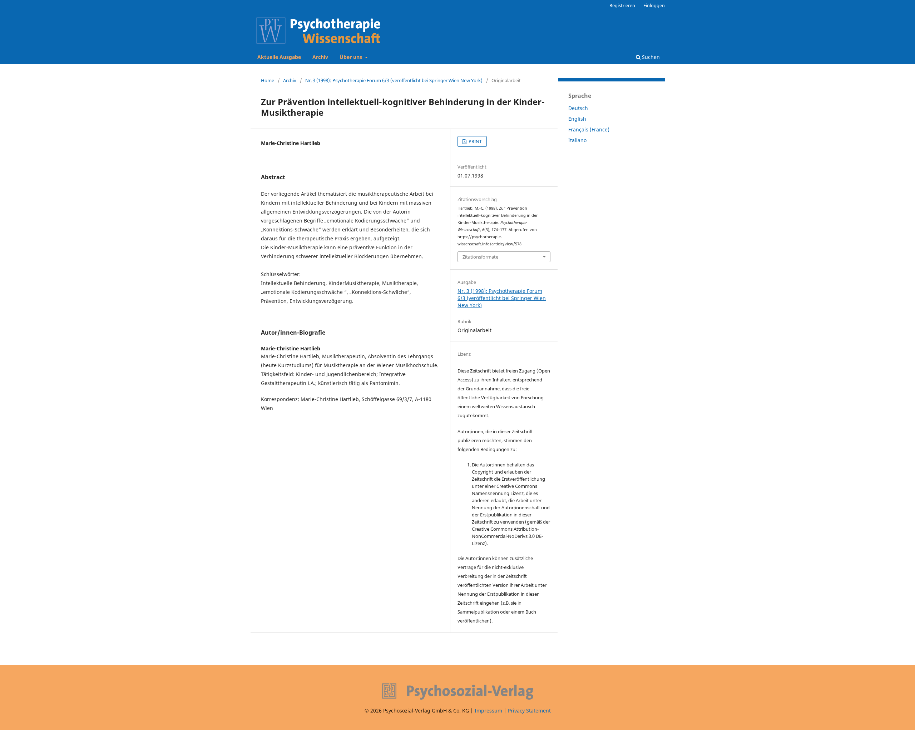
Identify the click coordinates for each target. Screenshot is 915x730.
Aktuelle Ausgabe (279, 57)
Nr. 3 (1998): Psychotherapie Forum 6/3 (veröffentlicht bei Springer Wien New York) (394, 80)
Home (267, 80)
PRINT (475, 141)
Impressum (488, 710)
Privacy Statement (529, 710)
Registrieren (622, 5)
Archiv (320, 57)
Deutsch (578, 108)
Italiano (577, 140)
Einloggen (654, 5)
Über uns (351, 57)
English (577, 118)
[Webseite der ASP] (457, 691)
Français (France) (588, 129)
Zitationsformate (480, 257)
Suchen (650, 57)
